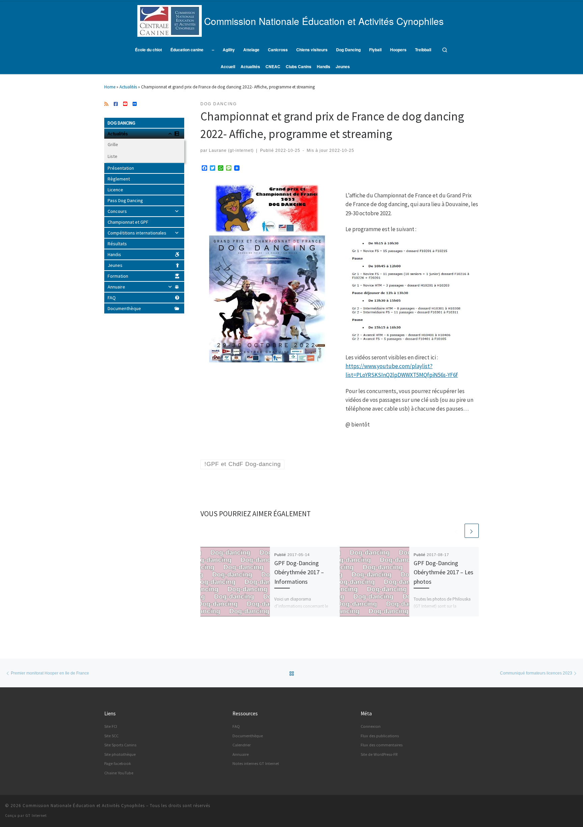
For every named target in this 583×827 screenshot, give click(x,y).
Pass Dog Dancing (125, 200)
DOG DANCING (121, 123)
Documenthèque (124, 308)
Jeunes (115, 265)
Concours (117, 211)
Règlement (119, 179)
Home (109, 87)
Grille (113, 144)
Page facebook (117, 763)
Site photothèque (120, 754)
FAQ (112, 298)
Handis (114, 254)
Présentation (121, 168)
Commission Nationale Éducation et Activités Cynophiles (84, 805)
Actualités (128, 87)
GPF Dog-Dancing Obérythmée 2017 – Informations (299, 572)
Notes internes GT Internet (255, 763)
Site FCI (110, 726)
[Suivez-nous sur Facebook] (116, 104)
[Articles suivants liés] (472, 531)
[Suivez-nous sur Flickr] (135, 104)
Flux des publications (380, 735)
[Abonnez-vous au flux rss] (106, 104)
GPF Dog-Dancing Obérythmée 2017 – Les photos (443, 572)
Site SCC (111, 735)
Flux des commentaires (381, 744)
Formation (118, 276)
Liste (112, 156)
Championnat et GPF (128, 222)
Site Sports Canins (120, 744)
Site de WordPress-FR (379, 754)
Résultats (117, 244)
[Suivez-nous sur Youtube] (125, 104)
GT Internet (36, 815)
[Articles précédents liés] (456, 531)
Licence (115, 190)
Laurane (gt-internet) (231, 150)
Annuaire (116, 287)
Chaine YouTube (118, 772)
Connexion (371, 726)
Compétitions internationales (137, 233)
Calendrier (241, 744)
